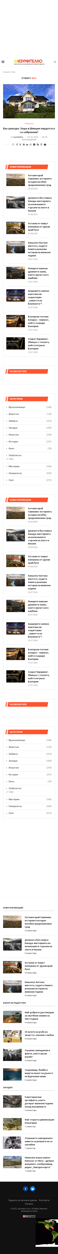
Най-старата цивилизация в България (39, 1121)
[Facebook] (25, 1188)
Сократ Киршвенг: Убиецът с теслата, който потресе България (38, 676)
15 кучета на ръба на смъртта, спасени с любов (39, 1033)
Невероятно (30, 806)
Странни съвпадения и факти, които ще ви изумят (37, 1053)
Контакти (44, 1200)
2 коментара (31, 1110)
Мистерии (30, 799)
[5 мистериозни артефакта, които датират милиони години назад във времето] (12, 1101)
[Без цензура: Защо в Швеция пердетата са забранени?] (29, 101)
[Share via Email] (45, 144)
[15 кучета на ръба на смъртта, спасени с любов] (12, 1036)
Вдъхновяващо (30, 740)
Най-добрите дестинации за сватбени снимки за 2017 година (39, 1015)
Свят (30, 813)
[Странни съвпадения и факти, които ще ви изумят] (12, 1055)
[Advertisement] (29, 28)
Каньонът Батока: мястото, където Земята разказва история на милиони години (39, 582)
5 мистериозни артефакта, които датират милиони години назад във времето (39, 1102)
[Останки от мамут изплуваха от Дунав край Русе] (15, 561)
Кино (30, 781)
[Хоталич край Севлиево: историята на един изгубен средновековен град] (15, 513)
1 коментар (30, 1126)
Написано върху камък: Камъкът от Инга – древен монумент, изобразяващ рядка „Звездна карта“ (39, 1162)
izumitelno (18, 137)
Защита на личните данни (23, 1200)
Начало (6, 72)
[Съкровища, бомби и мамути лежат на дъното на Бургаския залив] (12, 1074)
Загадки (30, 760)
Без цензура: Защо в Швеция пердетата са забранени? (29, 130)
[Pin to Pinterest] (24, 144)
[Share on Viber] (41, 144)
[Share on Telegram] (34, 144)
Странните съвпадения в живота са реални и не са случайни (39, 1141)
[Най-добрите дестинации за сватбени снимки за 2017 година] (12, 1017)
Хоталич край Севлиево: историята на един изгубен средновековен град (40, 513)
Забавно (30, 754)
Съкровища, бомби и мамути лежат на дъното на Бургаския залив (39, 1073)
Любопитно (15, 788)
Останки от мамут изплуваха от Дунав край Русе (39, 559)
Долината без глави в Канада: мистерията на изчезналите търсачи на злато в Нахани (40, 537)
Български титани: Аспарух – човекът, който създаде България (38, 654)
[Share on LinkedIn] (27, 144)
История (30, 774)
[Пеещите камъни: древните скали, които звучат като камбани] (15, 606)
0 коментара (31, 930)
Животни (30, 747)
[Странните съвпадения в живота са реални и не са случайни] (12, 1143)
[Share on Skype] (38, 144)
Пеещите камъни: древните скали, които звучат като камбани (38, 606)
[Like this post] (13, 144)
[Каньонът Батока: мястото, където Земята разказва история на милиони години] (15, 580)
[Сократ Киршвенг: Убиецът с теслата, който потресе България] (15, 676)
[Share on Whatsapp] (31, 144)
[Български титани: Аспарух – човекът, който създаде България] (15, 654)
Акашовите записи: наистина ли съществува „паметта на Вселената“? (38, 630)
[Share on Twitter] (20, 144)
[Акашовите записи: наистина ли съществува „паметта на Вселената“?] (15, 628)
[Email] (32, 1188)
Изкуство (30, 767)
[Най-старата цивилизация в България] (12, 1124)
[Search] (54, 62)
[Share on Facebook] (17, 144)
